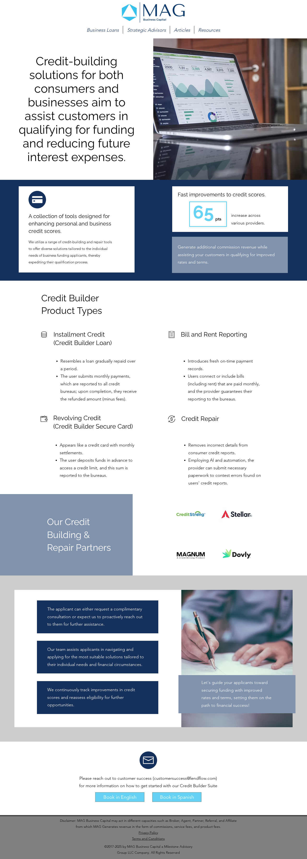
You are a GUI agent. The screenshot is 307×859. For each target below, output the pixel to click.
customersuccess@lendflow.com (185, 778)
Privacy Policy (148, 832)
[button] (103, 30)
